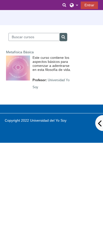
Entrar (89, 5)
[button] (64, 5)
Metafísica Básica (20, 52)
